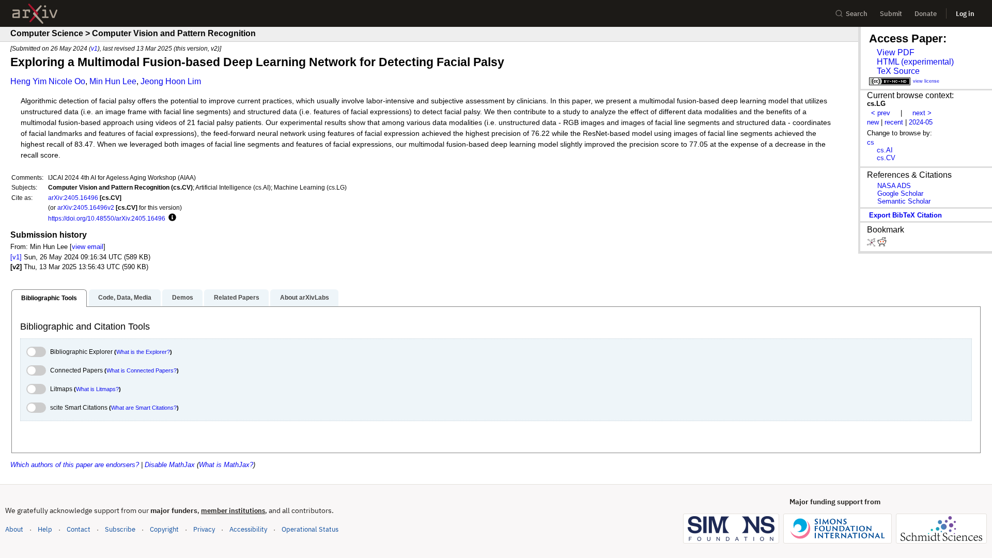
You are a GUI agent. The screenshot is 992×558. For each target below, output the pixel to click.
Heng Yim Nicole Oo (47, 81)
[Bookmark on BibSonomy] (872, 244)
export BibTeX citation (905, 215)
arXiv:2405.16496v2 (85, 207)
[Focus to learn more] (170, 218)
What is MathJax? (226, 465)
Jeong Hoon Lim (171, 81)
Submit (891, 13)
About (14, 529)
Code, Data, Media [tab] (124, 297)
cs (870, 142)
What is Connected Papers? (141, 370)
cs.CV (886, 158)
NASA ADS (894, 186)
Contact (78, 529)
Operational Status (310, 529)
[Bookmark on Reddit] (882, 244)
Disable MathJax (170, 465)
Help (45, 529)
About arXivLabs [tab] (304, 297)
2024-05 (921, 122)
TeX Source (898, 71)
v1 (94, 48)
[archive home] (34, 14)
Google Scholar (900, 193)
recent (894, 122)
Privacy (204, 529)
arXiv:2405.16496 (73, 197)
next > (922, 113)
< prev (880, 113)
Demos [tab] (182, 297)
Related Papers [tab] (236, 297)
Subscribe (120, 529)
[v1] (16, 257)
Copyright (164, 529)
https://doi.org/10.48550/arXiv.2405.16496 (106, 218)
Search (856, 13)
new (873, 122)
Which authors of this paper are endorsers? (74, 465)
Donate (926, 13)
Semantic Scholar (904, 201)
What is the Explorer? (143, 352)
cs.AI (885, 150)
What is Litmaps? (97, 389)
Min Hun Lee (112, 81)
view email (87, 247)
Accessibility (248, 529)
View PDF (896, 52)
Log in (965, 13)
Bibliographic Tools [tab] (49, 298)
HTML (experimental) (915, 61)
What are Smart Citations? (144, 408)
